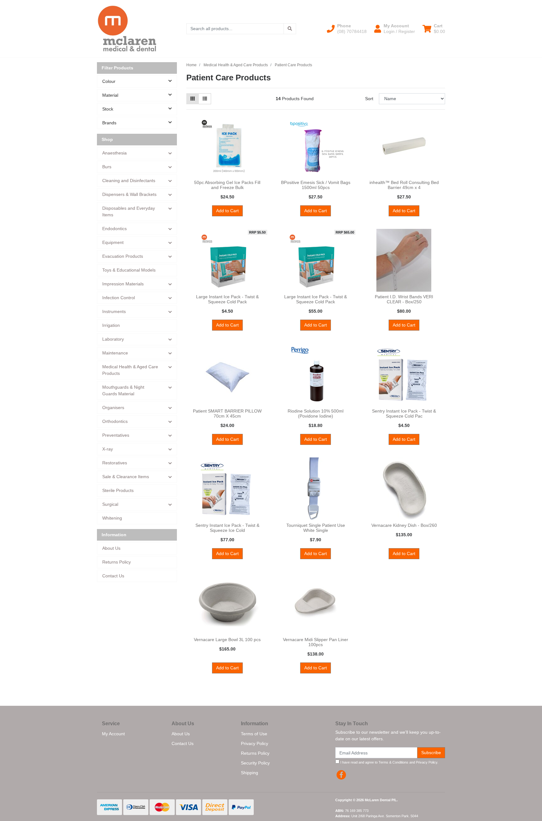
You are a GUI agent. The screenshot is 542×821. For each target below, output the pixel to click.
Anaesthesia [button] (114, 152)
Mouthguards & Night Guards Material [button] (123, 390)
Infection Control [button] (118, 297)
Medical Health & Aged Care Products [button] (130, 370)
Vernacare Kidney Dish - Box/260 (404, 525)
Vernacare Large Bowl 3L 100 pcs (227, 639)
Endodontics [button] (114, 228)
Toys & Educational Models (129, 270)
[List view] (205, 98)
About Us (111, 548)
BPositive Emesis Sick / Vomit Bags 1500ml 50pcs (315, 185)
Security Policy (255, 762)
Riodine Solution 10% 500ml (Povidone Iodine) (315, 413)
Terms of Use (254, 733)
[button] (347, 28)
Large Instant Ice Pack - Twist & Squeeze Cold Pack (227, 299)
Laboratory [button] (113, 339)
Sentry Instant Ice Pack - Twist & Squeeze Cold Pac (404, 413)
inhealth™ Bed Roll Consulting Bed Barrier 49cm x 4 (404, 185)
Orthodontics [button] (115, 421)
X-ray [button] (107, 448)
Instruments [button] (114, 311)
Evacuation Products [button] (122, 256)
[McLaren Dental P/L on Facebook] (341, 775)
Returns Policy (116, 561)
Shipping (249, 772)
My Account (113, 733)
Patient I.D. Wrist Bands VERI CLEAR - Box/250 (404, 299)
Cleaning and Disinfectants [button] (128, 180)
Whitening (112, 518)
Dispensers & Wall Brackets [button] (129, 194)
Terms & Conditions (393, 762)
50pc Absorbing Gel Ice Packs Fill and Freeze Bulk (227, 185)
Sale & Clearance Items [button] (125, 476)
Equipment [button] (113, 242)
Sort (369, 98)
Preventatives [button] (115, 435)
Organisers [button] (113, 407)
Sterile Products (118, 490)
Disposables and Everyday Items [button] (128, 211)
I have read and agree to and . (388, 762)
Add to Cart (227, 210)
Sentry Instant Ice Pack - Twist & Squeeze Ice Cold (227, 528)
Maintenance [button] (115, 352)
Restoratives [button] (114, 462)
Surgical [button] (110, 504)
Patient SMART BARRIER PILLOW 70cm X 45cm (227, 413)
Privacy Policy (254, 743)
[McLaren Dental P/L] (127, 28)
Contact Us (113, 575)
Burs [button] (106, 166)
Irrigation (111, 325)
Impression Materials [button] (123, 283)
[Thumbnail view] (192, 98)
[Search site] (290, 28)
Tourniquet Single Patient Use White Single (315, 528)
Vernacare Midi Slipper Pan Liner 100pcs (315, 642)
